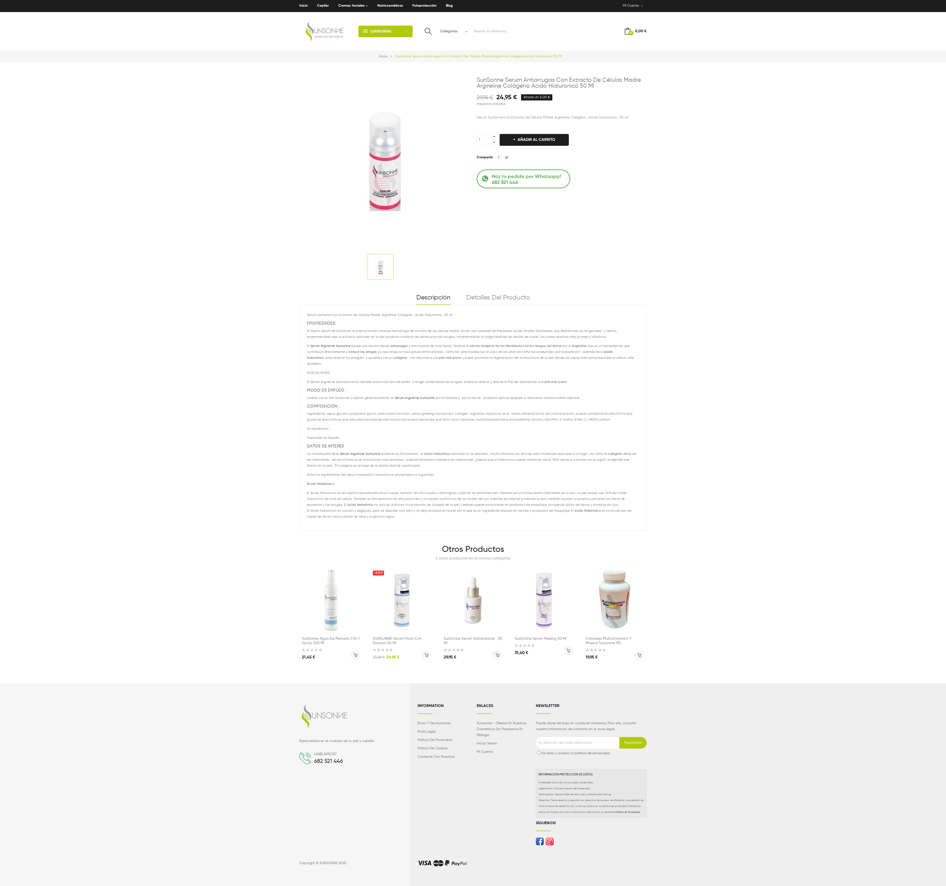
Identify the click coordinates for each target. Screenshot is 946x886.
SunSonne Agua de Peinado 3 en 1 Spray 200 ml (331, 641)
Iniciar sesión (487, 743)
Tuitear (506, 157)
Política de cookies (433, 748)
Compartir (498, 157)
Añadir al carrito (536, 140)
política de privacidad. (592, 753)
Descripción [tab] (433, 298)
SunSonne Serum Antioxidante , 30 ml (473, 641)
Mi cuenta (485, 752)
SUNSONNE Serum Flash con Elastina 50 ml (397, 641)
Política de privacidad (435, 740)
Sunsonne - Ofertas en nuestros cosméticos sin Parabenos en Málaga (501, 729)
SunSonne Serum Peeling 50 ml (540, 638)
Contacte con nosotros (436, 756)
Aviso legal (427, 731)
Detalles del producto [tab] (498, 298)
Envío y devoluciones (434, 723)
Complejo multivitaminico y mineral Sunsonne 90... (609, 641)
